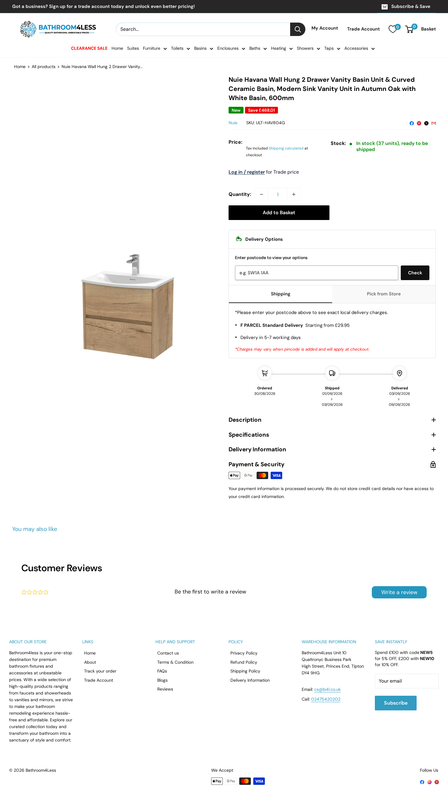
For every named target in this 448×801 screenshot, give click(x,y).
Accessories (356, 48)
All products (43, 66)
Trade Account (363, 29)
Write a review (399, 592)
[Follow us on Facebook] (422, 781)
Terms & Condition (175, 662)
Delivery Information (250, 680)
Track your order (100, 671)
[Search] (297, 29)
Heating (278, 48)
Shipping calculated (286, 148)
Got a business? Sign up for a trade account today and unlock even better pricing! (103, 6)
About (90, 662)
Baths (254, 48)
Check (415, 273)
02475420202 (325, 699)
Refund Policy (243, 662)
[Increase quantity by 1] (293, 194)
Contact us (168, 653)
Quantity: (240, 194)
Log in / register (247, 172)
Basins (200, 48)
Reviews (165, 689)
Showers (305, 48)
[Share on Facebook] (412, 123)
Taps (329, 48)
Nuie (233, 122)
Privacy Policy (244, 653)
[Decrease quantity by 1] (261, 194)
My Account (324, 28)
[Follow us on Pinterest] (437, 781)
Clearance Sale (89, 48)
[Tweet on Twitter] (426, 123)
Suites (133, 48)
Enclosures (228, 48)
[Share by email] (434, 123)
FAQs (162, 671)
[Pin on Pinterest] (419, 123)
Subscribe (395, 703)
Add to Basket (279, 212)
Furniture (151, 48)
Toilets (177, 48)
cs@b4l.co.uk (327, 689)
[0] (392, 29)
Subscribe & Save (410, 6)
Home (117, 48)
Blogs (162, 680)
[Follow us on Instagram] (429, 781)
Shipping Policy (245, 671)
